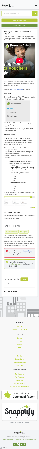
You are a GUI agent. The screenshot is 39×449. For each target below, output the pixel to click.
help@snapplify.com (15, 264)
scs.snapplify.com (17, 89)
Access (19, 344)
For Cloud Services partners (19, 386)
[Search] (35, 13)
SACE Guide (19, 365)
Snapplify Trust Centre (19, 329)
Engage (19, 338)
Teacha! (19, 356)
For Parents (20, 380)
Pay (19, 347)
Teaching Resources (19, 362)
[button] (36, 6)
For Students (19, 374)
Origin (20, 341)
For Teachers (19, 377)
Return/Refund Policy (30, 439)
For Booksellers (19, 383)
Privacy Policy (28, 251)
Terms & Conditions (8, 439)
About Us (19, 326)
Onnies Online (19, 359)
